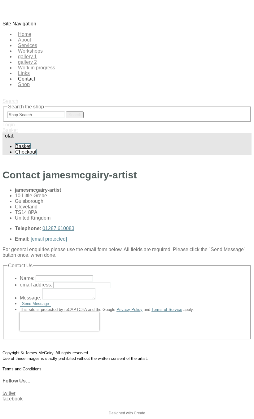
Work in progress (36, 67)
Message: (30, 297)
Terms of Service (166, 309)
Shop (24, 84)
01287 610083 (58, 228)
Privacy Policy (129, 309)
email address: (36, 284)
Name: (27, 278)
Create (139, 413)
